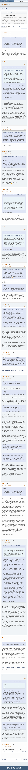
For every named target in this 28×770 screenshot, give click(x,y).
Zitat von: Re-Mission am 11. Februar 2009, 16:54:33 (13, 37)
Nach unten (3, 26)
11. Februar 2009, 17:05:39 (6, 63)
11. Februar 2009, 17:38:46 (6, 266)
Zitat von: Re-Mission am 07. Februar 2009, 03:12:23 (14, 70)
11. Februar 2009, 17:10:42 (6, 129)
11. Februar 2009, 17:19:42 (6, 191)
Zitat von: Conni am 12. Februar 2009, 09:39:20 (12, 681)
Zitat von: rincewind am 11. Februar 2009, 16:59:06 (13, 156)
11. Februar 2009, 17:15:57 (6, 153)
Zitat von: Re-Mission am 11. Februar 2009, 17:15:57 (13, 269)
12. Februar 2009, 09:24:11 (6, 542)
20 (19, 26)
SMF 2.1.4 (8, 768)
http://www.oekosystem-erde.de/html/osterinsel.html (13, 667)
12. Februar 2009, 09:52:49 (6, 746)
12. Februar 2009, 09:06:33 (6, 485)
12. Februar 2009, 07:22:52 (6, 378)
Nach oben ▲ (18, 767)
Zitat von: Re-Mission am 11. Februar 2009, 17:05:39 (13, 132)
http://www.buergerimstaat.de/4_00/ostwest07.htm (13, 370)
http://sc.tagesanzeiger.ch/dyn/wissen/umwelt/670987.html (14, 752)
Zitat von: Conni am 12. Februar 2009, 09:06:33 (12, 545)
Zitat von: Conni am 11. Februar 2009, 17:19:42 (12, 357)
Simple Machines (18, 768)
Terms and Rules (12, 767)
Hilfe (8, 767)
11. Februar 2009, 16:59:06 (6, 34)
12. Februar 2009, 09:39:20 (6, 639)
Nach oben (3, 759)
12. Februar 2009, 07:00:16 (6, 354)
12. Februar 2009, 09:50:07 (6, 678)
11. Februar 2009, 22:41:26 (6, 306)
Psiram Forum (6, 4)
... (17, 26)
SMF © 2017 (13, 768)
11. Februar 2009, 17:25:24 (6, 229)
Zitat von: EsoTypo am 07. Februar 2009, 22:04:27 (13, 67)
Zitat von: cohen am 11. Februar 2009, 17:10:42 (13, 194)
